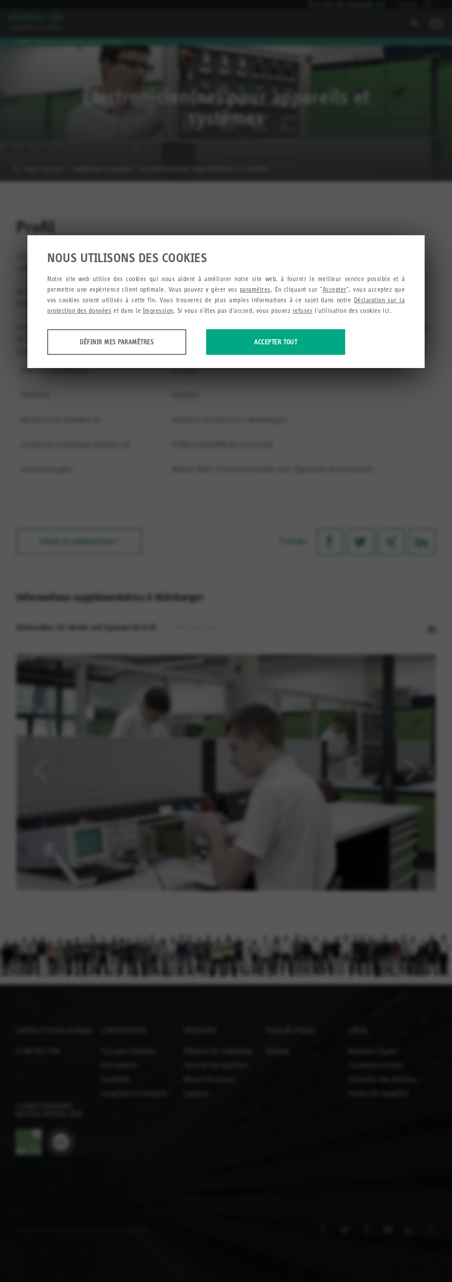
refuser (303, 310)
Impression (158, 310)
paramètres (255, 289)
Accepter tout (275, 342)
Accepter (335, 289)
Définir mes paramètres (117, 342)
